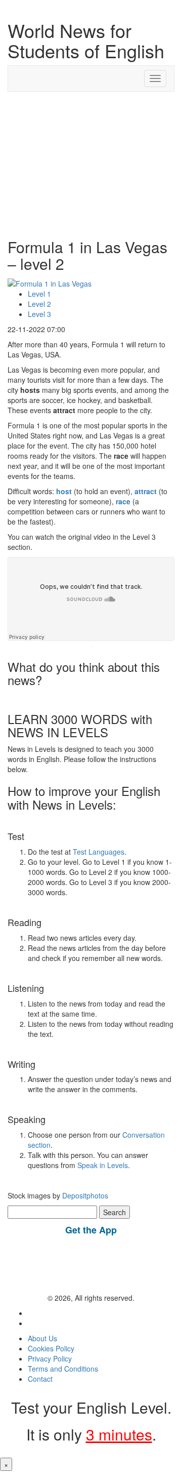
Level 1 (39, 294)
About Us (42, 1338)
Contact (40, 1379)
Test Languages (98, 852)
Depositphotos (84, 1195)
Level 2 (39, 304)
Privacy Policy (50, 1358)
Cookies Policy (51, 1348)
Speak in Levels (102, 1165)
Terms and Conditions (63, 1369)
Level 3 (39, 314)
